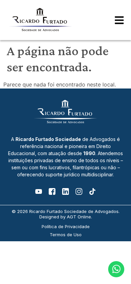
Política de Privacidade (66, 226)
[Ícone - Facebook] (52, 191)
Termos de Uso (66, 234)
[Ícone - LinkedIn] (65, 191)
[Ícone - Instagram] (79, 191)
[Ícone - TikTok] (92, 191)
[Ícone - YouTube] (38, 191)
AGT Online (79, 216)
